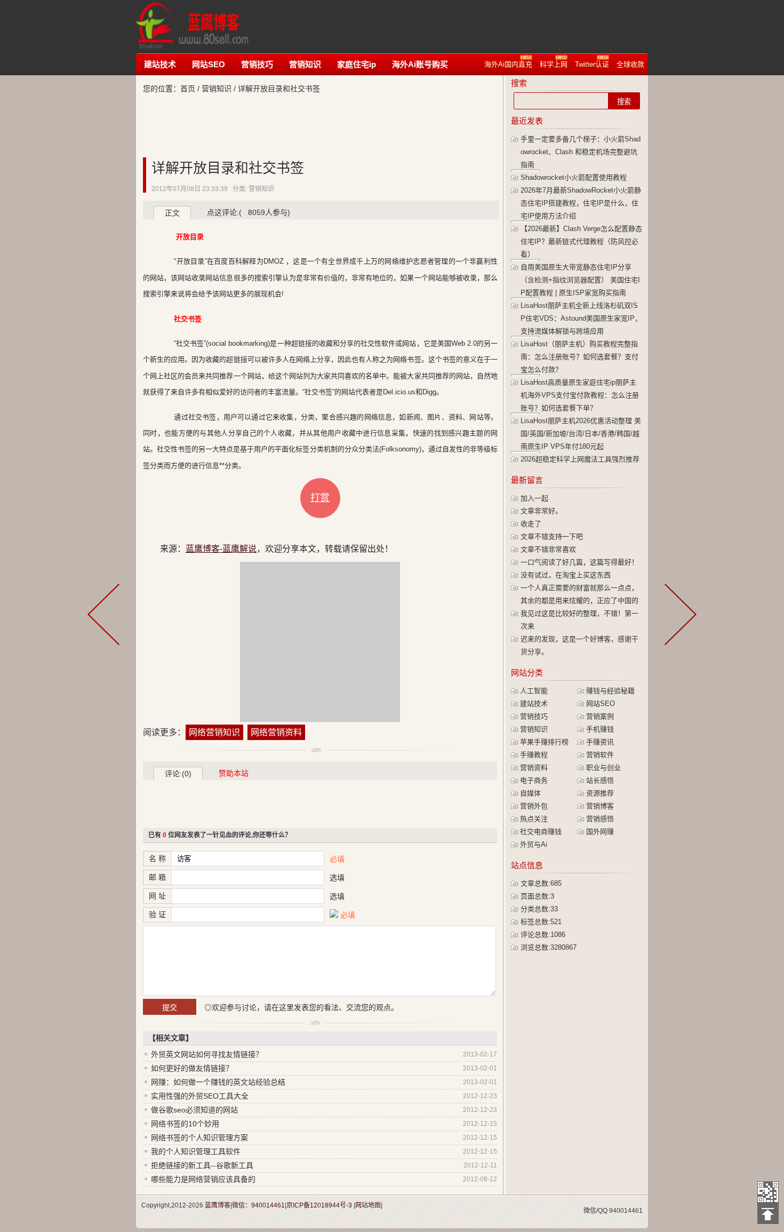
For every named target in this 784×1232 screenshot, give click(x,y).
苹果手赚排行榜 (544, 742)
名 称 (157, 858)
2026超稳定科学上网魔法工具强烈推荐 (580, 459)
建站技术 (160, 64)
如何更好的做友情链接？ (192, 1068)
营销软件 (600, 755)
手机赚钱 (600, 729)
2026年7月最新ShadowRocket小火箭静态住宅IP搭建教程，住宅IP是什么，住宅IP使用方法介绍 (581, 203)
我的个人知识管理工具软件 (196, 1151)
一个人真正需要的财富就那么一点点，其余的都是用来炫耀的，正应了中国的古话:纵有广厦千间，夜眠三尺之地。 (579, 600)
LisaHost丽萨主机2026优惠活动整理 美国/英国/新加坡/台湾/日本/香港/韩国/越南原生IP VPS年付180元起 (581, 433)
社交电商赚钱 (541, 832)
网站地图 (368, 1205)
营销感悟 (600, 819)
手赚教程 (534, 755)
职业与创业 (603, 768)
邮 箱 (157, 877)
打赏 (320, 497)
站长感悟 (600, 780)
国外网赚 (600, 832)
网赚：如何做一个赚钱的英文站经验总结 (218, 1082)
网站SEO (208, 64)
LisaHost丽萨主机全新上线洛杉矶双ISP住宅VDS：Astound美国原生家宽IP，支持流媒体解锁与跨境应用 (581, 318)
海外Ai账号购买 (420, 64)
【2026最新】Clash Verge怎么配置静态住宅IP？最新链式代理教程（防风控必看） (581, 241)
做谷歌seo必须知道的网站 (194, 1110)
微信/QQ (595, 1210)
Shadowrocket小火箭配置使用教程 (574, 177)
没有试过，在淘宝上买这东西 (566, 575)
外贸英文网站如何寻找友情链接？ (207, 1054)
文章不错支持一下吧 (552, 536)
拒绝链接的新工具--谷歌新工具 (202, 1165)
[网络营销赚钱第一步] (678, 616)
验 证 (157, 914)
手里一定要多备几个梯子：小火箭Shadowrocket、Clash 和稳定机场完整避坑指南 (581, 152)
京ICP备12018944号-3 (319, 1205)
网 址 (157, 896)
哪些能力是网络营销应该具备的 (203, 1179)
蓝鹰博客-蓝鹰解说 (202, 26)
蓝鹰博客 (217, 1205)
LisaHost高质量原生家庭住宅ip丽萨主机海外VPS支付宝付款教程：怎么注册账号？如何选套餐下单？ (580, 395)
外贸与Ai (533, 844)
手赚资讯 (600, 742)
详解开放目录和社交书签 (227, 168)
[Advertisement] (463, 27)
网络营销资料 (276, 732)
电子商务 (534, 780)
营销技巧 (257, 64)
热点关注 (534, 819)
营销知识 (305, 64)
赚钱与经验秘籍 (610, 691)
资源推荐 (600, 793)
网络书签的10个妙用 (185, 1123)
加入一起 (534, 498)
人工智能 (534, 691)
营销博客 (600, 806)
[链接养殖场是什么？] (105, 616)
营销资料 (534, 768)
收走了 (531, 524)
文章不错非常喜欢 (548, 549)
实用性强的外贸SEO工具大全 (200, 1096)
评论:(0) (178, 773)
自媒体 (530, 793)
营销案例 (600, 716)
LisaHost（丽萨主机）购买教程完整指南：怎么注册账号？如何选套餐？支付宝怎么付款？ (579, 356)
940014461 (626, 1210)
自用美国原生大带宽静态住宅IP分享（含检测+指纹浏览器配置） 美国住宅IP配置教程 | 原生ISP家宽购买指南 (580, 280)
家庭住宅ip (356, 64)
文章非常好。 (541, 511)
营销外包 (534, 806)
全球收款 (630, 64)
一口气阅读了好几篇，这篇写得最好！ (579, 562)
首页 (187, 88)
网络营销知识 (214, 732)
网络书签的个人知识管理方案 (199, 1137)
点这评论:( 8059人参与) (248, 212)
